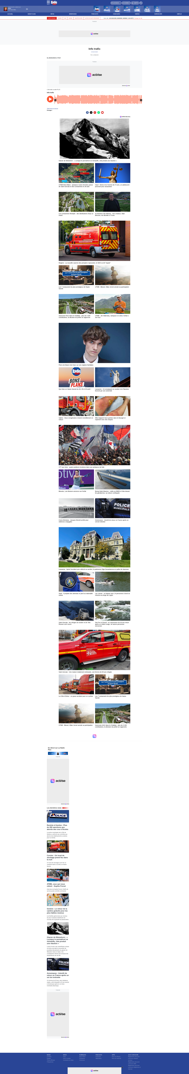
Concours (116, 14)
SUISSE (70, 18)
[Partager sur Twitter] (90, 113)
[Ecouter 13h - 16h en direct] (58, 753)
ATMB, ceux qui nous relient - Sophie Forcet (56, 885)
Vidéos (137, 14)
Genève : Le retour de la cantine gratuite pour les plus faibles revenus (57, 911)
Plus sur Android (116, 1058)
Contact (49, 1056)
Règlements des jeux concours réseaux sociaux (134, 1058)
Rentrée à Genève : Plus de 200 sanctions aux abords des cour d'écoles (57, 827)
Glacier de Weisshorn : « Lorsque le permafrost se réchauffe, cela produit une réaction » (57, 940)
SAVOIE (60, 18)
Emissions (82, 1058)
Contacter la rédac (68, 1060)
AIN (65, 18)
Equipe (49, 1058)
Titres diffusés (51, 1060)
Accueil (10, 14)
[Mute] (27, 9)
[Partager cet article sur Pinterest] (94, 113)
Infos (52, 14)
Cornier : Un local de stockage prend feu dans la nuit (57, 857)
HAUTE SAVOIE (51, 18)
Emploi (179, 14)
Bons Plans (32, 14)
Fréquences (50, 1062)
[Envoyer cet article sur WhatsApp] (98, 113)
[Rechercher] (140, 2)
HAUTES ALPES (78, 18)
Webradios (73, 14)
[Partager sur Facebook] (87, 113)
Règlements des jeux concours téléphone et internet (134, 1067)
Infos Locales (67, 1058)
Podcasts (94, 14)
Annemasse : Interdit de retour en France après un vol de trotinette (58, 975)
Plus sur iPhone (116, 1056)
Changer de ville (138, 18)
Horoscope (158, 14)
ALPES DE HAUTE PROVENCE (92, 18)
